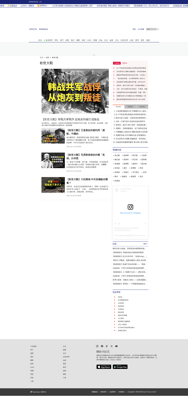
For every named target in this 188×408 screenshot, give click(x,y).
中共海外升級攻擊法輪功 (126, 327)
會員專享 (49, 40)
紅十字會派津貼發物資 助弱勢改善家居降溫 (131, 68)
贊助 (134, 29)
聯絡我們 (103, 392)
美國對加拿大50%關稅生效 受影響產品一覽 (131, 96)
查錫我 (133, 176)
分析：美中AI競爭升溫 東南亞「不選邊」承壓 (132, 89)
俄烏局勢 (121, 312)
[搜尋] (158, 29)
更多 (141, 176)
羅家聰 (144, 159)
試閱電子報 (33, 29)
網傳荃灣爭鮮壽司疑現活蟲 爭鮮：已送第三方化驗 (132, 75)
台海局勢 (121, 303)
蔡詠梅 (144, 164)
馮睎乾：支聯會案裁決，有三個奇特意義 (131, 128)
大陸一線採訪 (122, 324)
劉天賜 (135, 155)
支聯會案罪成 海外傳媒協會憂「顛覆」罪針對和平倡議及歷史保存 (132, 92)
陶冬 (116, 176)
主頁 (41, 57)
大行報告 (121, 318)
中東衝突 (121, 309)
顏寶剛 (126, 164)
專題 (31, 374)
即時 (56, 40)
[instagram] (97, 346)
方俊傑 (144, 155)
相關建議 (94, 392)
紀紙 (131, 40)
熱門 (62, 40)
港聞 (67, 40)
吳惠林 (117, 172)
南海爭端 (121, 306)
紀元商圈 (141, 29)
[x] (111, 346)
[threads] (106, 346)
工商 (64, 378)
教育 (142, 40)
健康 (111, 40)
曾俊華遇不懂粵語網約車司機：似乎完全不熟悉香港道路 (132, 82)
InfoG (89, 40)
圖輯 (64, 374)
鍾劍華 (126, 155)
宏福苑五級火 (122, 330)
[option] (75, 91)
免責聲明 (112, 392)
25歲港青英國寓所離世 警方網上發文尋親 (132, 142)
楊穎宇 (135, 164)
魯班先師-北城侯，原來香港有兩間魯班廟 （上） (132, 118)
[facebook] (102, 346)
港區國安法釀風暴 (124, 321)
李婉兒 (126, 172)
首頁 (40, 40)
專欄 (95, 40)
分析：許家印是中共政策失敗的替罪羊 (130, 121)
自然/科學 (124, 40)
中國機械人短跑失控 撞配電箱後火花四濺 (131, 132)
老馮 (145, 172)
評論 (100, 40)
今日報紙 (33, 346)
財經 (83, 40)
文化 (117, 40)
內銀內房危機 (122, 315)
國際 (78, 40)
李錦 (141, 168)
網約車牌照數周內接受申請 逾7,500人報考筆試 (132, 99)
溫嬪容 (124, 176)
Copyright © (132, 392)
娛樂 (148, 40)
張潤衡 (133, 168)
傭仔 (125, 168)
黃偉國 (117, 164)
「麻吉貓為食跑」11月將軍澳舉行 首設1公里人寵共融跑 (132, 79)
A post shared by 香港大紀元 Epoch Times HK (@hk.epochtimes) (136, 235)
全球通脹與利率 (123, 300)
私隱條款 (121, 392)
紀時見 (120, 297)
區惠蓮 (117, 181)
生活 (106, 40)
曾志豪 (117, 155)
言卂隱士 (135, 172)
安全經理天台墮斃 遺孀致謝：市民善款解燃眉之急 (132, 72)
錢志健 (117, 159)
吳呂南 (135, 159)
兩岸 (72, 40)
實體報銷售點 (43, 29)
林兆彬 (117, 168)
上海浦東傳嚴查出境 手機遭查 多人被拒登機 (132, 111)
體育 (137, 40)
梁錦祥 (126, 159)
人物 (31, 381)
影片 (31, 350)
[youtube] (116, 346)
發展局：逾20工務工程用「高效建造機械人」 (132, 85)
